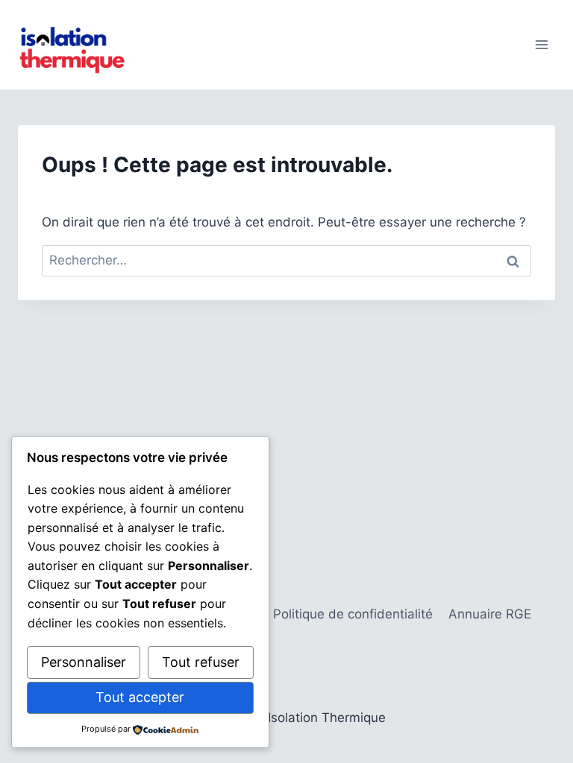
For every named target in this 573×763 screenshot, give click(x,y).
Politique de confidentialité (353, 614)
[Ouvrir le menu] (541, 44)
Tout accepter (140, 697)
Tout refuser (200, 662)
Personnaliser (83, 662)
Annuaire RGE (489, 614)
